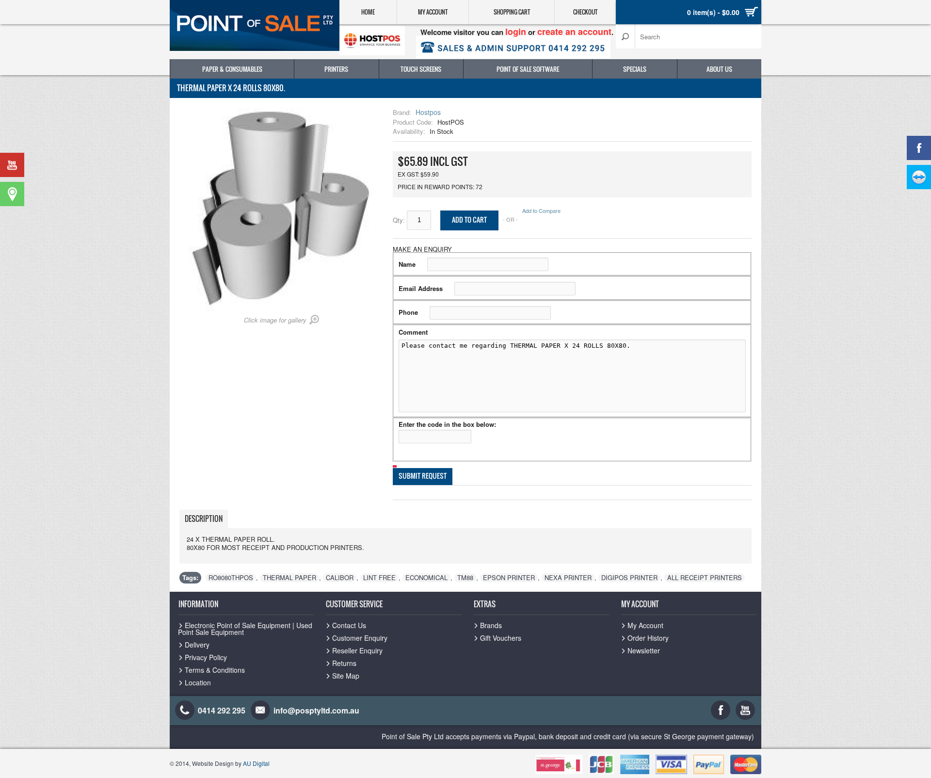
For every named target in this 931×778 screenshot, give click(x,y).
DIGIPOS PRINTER (629, 577)
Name (407, 264)
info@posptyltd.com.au (316, 710)
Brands (491, 625)
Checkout (585, 12)
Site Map (345, 676)
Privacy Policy (206, 657)
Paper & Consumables (232, 69)
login (515, 31)
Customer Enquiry (359, 638)
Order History (648, 638)
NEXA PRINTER (568, 577)
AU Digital (256, 763)
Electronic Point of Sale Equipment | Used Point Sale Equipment (245, 628)
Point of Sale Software (528, 69)
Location (198, 682)
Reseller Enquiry (357, 650)
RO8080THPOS (231, 577)
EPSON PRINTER (509, 577)
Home (368, 12)
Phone (408, 312)
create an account (574, 31)
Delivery (197, 644)
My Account (433, 12)
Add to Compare (541, 210)
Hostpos (428, 112)
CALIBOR (339, 577)
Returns (344, 663)
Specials (634, 69)
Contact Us (349, 625)
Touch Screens (421, 69)
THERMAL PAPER (289, 577)
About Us (719, 69)
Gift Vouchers (500, 638)
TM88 (465, 577)
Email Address (421, 288)
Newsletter (643, 650)
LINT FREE (379, 577)
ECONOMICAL (426, 577)
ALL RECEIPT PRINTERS (704, 577)
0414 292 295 (221, 710)
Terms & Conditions (215, 670)
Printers (336, 69)
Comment (413, 332)
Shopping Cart (512, 12)
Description (204, 518)
